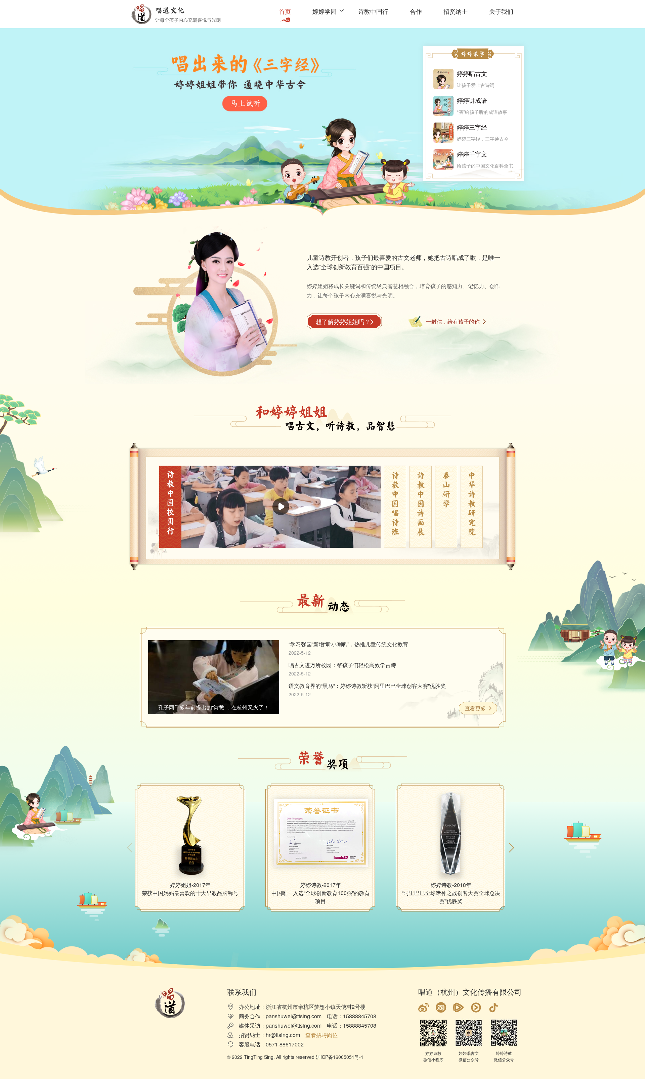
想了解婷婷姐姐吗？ (343, 321)
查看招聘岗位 (321, 1035)
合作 (416, 11)
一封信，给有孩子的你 (453, 321)
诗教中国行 (373, 11)
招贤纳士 (455, 11)
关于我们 (501, 11)
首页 (285, 11)
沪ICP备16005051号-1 (339, 1056)
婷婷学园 (324, 11)
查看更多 (475, 708)
